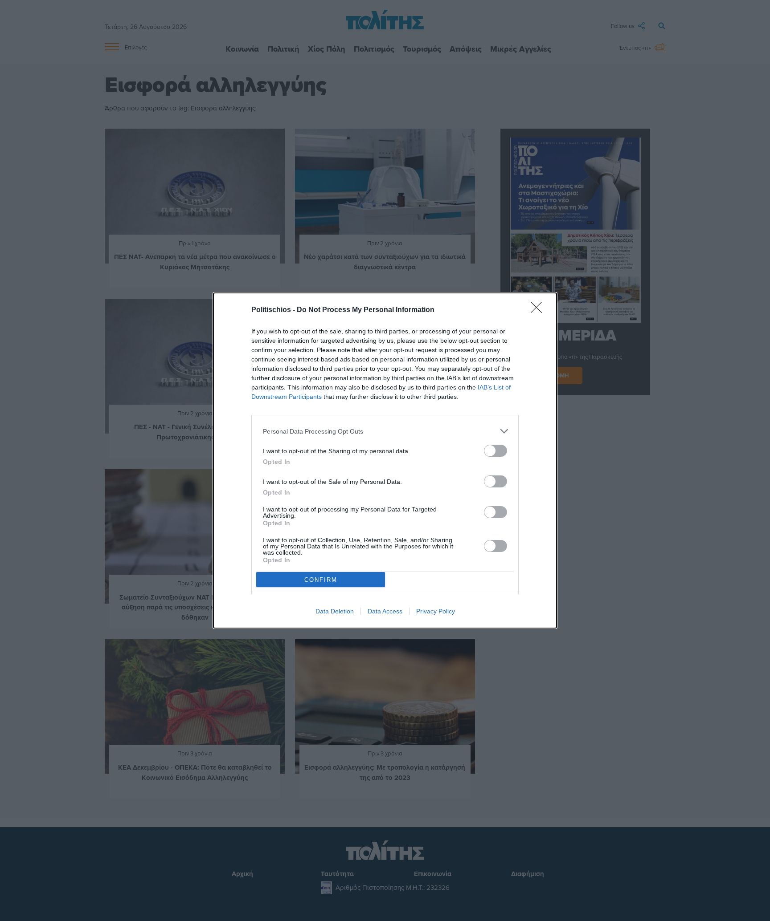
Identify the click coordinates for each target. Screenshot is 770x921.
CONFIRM (320, 579)
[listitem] (385, 431)
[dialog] (385, 460)
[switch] (495, 451)
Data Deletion (334, 611)
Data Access (385, 611)
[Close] (539, 310)
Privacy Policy (435, 611)
